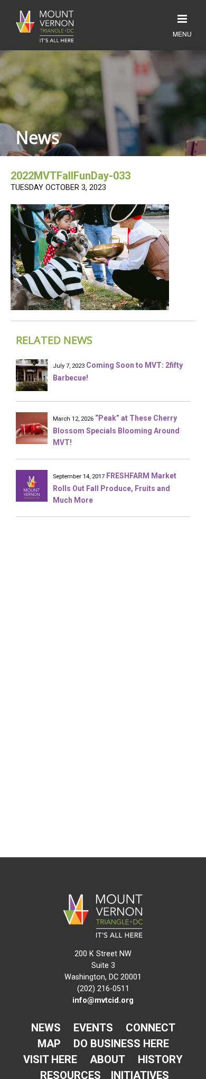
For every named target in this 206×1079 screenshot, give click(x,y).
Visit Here (50, 1059)
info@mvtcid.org (103, 1000)
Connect (150, 1027)
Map (49, 1043)
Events (93, 1027)
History (160, 1059)
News (46, 1027)
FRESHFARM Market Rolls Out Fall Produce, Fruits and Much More (114, 488)
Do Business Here (121, 1043)
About (107, 1059)
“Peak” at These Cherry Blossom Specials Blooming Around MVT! (116, 430)
